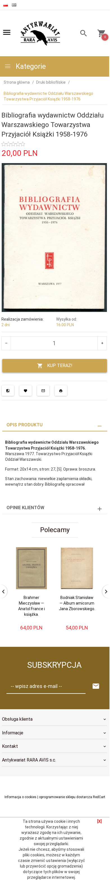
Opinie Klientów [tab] (25, 507)
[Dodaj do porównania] (8, 390)
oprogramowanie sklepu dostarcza (65, 797)
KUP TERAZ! (59, 365)
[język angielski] (14, 5)
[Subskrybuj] (96, 686)
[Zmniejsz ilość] (6, 343)
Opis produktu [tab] (24, 424)
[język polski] (5, 5)
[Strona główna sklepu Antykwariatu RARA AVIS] (41, 33)
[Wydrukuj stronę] (61, 390)
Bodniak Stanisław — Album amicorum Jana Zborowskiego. (77, 603)
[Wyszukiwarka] (81, 34)
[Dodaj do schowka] (25, 390)
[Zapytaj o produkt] (43, 390)
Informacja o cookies (20, 797)
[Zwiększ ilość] (102, 343)
